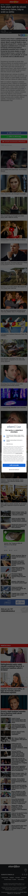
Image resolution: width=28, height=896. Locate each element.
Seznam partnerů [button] (18, 453)
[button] (14, 444)
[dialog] (14, 448)
